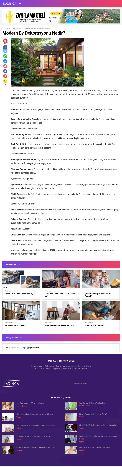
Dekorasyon (17, 28)
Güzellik (19, 450)
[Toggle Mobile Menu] (20, 3)
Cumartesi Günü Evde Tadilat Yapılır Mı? (60, 295)
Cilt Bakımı (82, 417)
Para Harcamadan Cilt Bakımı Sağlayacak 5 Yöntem (35, 447)
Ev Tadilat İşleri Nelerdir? (95, 325)
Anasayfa (6, 28)
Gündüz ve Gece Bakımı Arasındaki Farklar (95, 447)
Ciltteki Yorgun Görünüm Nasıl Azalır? (93, 414)
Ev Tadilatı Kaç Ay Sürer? (15, 325)
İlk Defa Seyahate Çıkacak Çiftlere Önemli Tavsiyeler (36, 414)
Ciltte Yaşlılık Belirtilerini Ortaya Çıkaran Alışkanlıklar (98, 425)
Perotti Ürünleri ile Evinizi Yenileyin (20, 294)
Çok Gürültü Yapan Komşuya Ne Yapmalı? (98, 295)
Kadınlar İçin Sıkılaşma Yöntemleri (92, 403)
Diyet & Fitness (84, 406)
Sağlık (18, 428)
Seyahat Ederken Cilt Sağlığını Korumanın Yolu (33, 436)
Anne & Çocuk (21, 406)
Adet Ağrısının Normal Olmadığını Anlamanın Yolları (35, 425)
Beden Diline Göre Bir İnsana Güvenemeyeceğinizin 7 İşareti (99, 437)
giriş (26, 348)
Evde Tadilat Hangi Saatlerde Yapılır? (60, 325)
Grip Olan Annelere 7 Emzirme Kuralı (30, 403)
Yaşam (18, 417)
